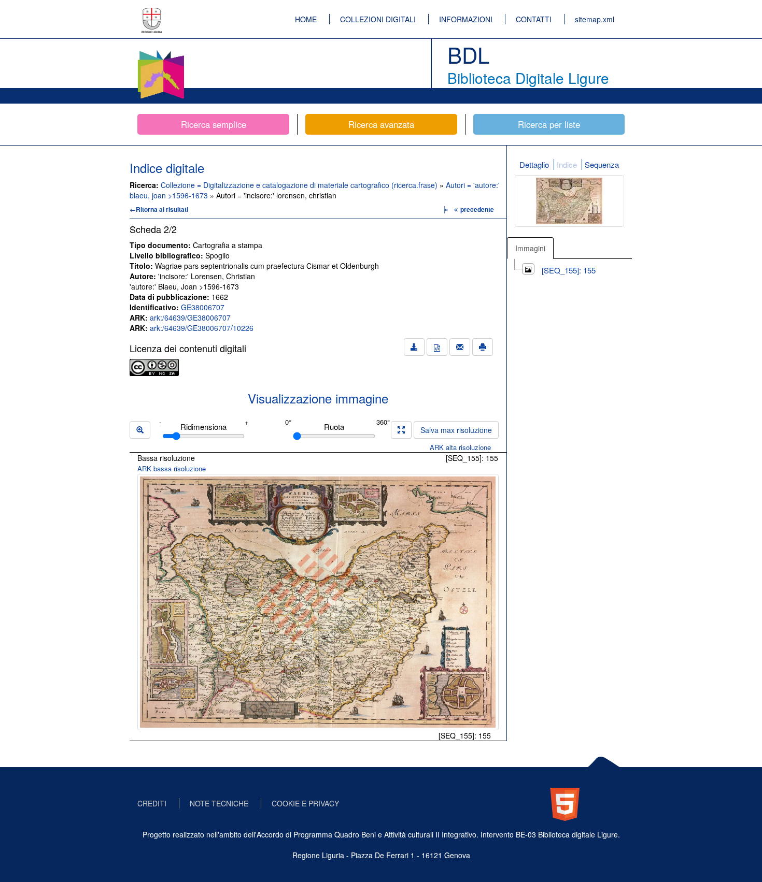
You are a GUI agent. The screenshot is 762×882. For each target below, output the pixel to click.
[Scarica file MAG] (437, 347)
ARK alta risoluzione (460, 447)
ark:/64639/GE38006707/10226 (201, 328)
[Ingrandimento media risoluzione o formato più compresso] (401, 430)
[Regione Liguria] (152, 13)
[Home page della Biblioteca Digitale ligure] (161, 52)
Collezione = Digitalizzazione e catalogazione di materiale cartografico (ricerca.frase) (300, 185)
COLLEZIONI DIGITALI (378, 19)
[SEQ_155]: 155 (569, 270)
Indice (567, 164)
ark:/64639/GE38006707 (190, 317)
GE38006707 (202, 307)
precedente (477, 209)
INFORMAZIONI (465, 19)
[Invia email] (459, 347)
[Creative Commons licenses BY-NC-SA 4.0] (154, 366)
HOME (306, 19)
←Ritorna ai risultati (159, 209)
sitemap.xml (594, 19)
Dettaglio (534, 164)
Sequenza (602, 164)
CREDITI (151, 803)
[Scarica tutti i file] (414, 347)
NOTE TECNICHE (219, 803)
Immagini (530, 248)
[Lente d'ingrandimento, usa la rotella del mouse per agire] (140, 430)
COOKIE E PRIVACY (305, 803)
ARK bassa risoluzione (171, 468)
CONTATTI (534, 19)
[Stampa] (482, 347)
